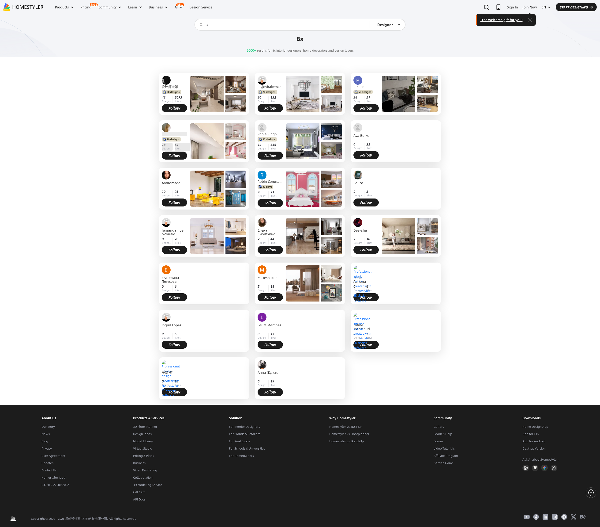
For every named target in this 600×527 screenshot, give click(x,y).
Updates (47, 463)
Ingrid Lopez (171, 325)
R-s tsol (359, 86)
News (45, 434)
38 (355, 97)
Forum (438, 441)
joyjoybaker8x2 (269, 86)
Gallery (439, 426)
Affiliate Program (446, 455)
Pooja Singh (267, 134)
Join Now (530, 7)
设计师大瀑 (170, 86)
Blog (44, 441)
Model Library (143, 441)
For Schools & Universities (247, 448)
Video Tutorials (444, 448)
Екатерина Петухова (170, 279)
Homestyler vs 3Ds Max (345, 426)
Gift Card (139, 492)
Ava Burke (361, 136)
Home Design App (535, 426)
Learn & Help (443, 434)
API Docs (139, 499)
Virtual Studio (142, 448)
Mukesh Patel (268, 278)
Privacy (46, 448)
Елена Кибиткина (266, 232)
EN (544, 7)
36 (259, 97)
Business (139, 463)
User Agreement (53, 455)
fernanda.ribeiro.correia (174, 232)
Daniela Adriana (359, 279)
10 (163, 192)
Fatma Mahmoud (361, 327)
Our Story (48, 426)
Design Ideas (142, 434)
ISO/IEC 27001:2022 (55, 484)
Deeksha (360, 230)
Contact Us (48, 470)
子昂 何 (167, 372)
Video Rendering (145, 470)
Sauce (358, 183)
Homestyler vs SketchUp (346, 441)
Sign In (512, 7)
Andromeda (171, 183)
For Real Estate (239, 441)
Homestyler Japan (54, 477)
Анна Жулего (268, 372)
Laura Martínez (269, 325)
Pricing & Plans (143, 455)
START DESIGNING (573, 7)
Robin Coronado (270, 181)
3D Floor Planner (145, 426)
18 (163, 145)
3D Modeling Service (147, 484)
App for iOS (530, 434)
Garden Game (444, 463)
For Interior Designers (244, 426)
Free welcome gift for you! (501, 19)
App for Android (533, 441)
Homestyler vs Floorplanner (349, 434)
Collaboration (143, 477)
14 (259, 145)
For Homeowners (241, 455)
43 (163, 97)
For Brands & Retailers (244, 434)
